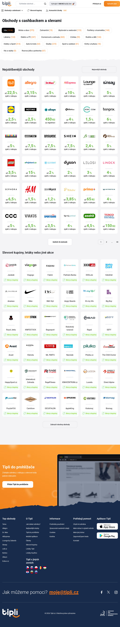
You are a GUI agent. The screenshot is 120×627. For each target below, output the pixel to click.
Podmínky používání (57, 524)
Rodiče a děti (93, 37)
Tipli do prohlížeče (32, 532)
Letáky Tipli (30, 549)
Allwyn (4, 557)
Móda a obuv (26, 30)
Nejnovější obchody (99, 69)
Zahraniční (46, 30)
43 (117, 242)
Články (28, 541)
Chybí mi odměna (79, 524)
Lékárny (9, 37)
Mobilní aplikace (32, 536)
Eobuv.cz (5, 561)
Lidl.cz (4, 549)
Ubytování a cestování (69, 30)
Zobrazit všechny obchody (60, 424)
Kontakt (76, 541)
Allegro (4, 528)
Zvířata (75, 37)
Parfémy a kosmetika (98, 30)
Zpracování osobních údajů (59, 528)
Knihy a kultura (92, 44)
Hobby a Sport (12, 44)
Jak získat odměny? (33, 524)
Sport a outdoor (70, 44)
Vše (8, 30)
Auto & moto (33, 44)
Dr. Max (5, 532)
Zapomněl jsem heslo (80, 536)
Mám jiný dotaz (78, 532)
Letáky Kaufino (31, 553)
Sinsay (4, 545)
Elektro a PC (28, 37)
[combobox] (32, 3)
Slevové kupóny (31, 545)
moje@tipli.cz (64, 592)
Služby (51, 44)
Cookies (52, 532)
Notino (4, 553)
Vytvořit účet (112, 4)
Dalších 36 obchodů (60, 242)
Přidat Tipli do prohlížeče (17, 484)
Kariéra (52, 536)
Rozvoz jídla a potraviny (33, 51)
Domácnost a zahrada (53, 37)
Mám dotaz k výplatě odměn (83, 528)
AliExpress (6, 536)
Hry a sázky (10, 51)
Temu (4, 524)
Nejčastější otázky (32, 528)
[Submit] (45, 3)
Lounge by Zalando (9, 541)
